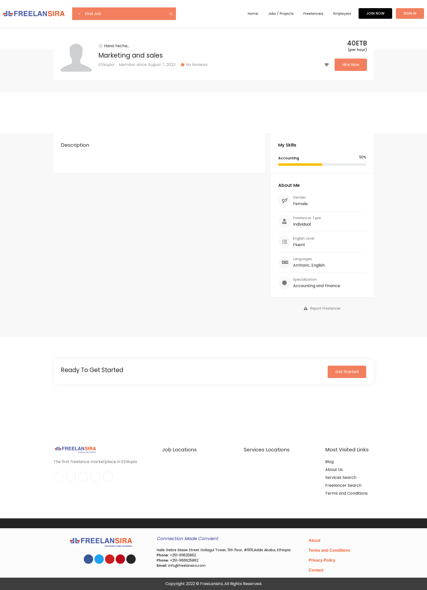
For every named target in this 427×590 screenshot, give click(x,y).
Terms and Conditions (346, 493)
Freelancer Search (343, 485)
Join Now (375, 13)
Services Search (340, 477)
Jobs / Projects (281, 13)
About (314, 540)
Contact (316, 570)
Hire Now (350, 64)
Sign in (410, 13)
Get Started (347, 372)
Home (253, 13)
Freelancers (313, 13)
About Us (334, 469)
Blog (329, 461)
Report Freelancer (325, 308)
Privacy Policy (322, 560)
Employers (342, 13)
